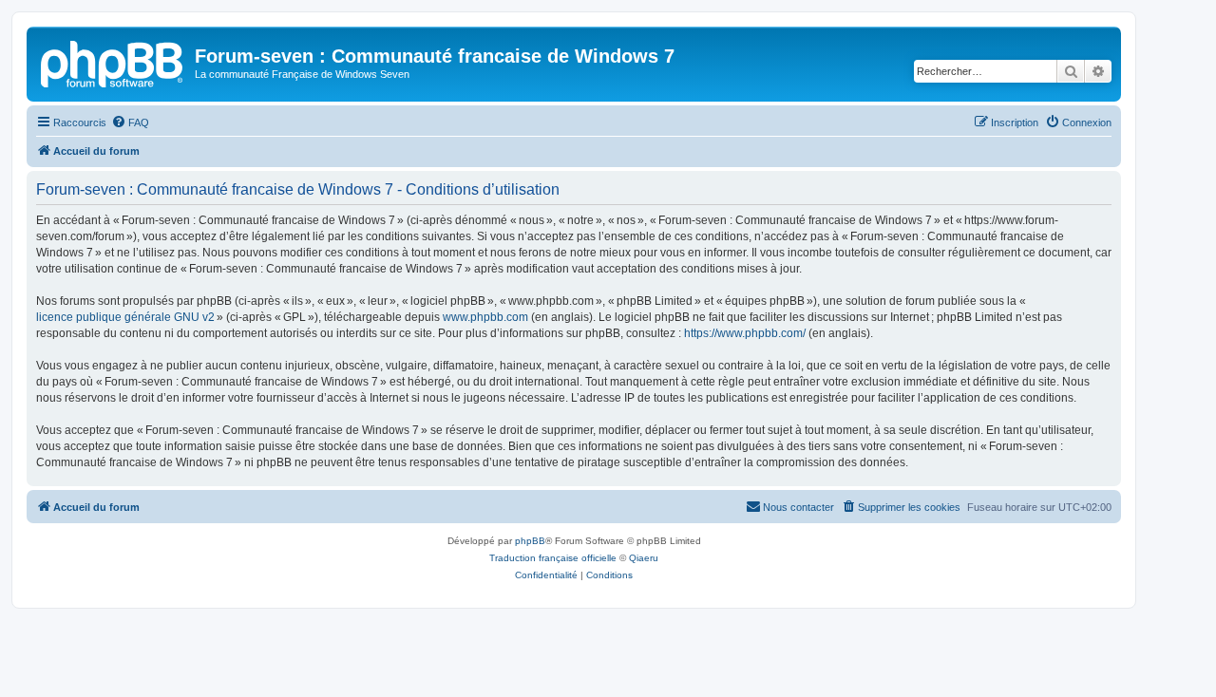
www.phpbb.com (485, 317)
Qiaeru (643, 558)
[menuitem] (130, 122)
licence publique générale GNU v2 (125, 317)
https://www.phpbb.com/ (745, 333)
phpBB (530, 541)
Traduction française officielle (553, 558)
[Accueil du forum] (113, 61)
